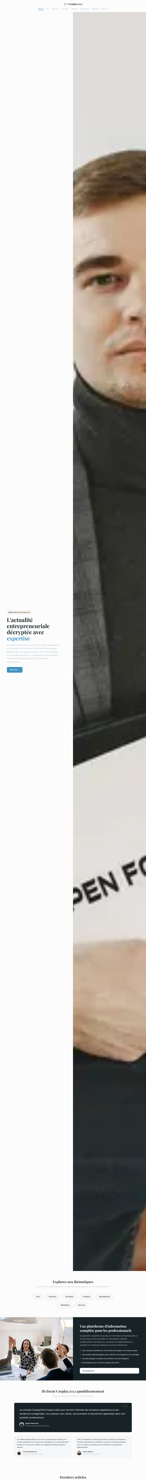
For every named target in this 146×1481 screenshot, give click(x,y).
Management (84, 9)
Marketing (95, 9)
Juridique (74, 9)
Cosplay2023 (73, 4)
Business (55, 9)
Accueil (40, 9)
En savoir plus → (89, 1371)
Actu (47, 9)
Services (105, 9)
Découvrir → (15, 670)
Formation (64, 9)
